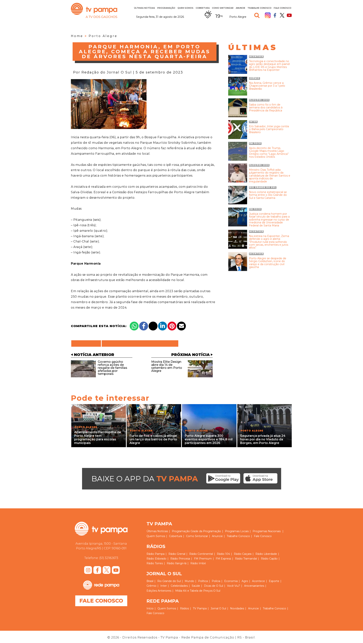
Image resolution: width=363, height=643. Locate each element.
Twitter (282, 15)
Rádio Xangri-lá (176, 563)
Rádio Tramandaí (246, 558)
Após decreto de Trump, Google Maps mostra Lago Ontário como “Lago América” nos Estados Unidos (269, 152)
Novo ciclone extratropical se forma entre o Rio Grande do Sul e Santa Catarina (268, 195)
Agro (245, 581)
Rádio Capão (269, 558)
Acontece (258, 581)
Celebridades (179, 585)
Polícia (216, 581)
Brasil (150, 581)
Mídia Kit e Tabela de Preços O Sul (197, 590)
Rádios (184, 608)
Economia (231, 581)
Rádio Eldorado (156, 558)
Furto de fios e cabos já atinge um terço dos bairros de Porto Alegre (153, 439)
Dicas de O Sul (213, 585)
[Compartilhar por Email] (181, 326)
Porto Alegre (103, 36)
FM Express (223, 558)
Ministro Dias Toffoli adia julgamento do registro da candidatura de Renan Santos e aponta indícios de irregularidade (269, 175)
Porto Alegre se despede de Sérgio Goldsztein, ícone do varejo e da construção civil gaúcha (267, 263)
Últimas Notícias (144, 8)
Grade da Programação (206, 531)
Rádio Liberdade (266, 554)
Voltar (87, 343)
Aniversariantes (254, 585)
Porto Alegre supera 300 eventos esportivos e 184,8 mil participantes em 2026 (209, 439)
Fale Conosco (282, 8)
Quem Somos (185, 8)
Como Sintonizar (222, 8)
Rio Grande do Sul (169, 581)
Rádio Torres (155, 563)
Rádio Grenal (176, 554)
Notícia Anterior (94, 354)
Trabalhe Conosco (259, 8)
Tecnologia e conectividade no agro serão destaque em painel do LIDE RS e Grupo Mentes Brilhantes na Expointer (269, 66)
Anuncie (240, 8)
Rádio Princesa (180, 558)
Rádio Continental (201, 554)
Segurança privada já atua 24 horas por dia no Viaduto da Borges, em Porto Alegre (262, 439)
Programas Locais (237, 531)
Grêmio (151, 585)
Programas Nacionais (267, 531)
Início (150, 608)
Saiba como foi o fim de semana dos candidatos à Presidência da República (265, 107)
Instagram (268, 15)
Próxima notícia (190, 354)
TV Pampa (94, 10)
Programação (181, 531)
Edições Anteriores (159, 590)
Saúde (196, 585)
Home (77, 36)
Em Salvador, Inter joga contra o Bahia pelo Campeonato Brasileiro (269, 129)
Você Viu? (233, 585)
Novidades (237, 608)
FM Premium (203, 558)
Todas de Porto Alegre (140, 343)
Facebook (275, 15)
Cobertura (203, 8)
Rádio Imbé (198, 563)
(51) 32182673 (108, 558)
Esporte (274, 581)
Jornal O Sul (218, 608)
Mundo (189, 581)
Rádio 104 (223, 554)
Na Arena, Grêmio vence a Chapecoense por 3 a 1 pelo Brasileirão (267, 86)
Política (203, 581)
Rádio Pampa (155, 554)
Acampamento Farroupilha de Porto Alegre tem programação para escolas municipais (97, 437)
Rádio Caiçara (242, 554)
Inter (163, 585)
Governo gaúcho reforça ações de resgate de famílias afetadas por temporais (112, 368)
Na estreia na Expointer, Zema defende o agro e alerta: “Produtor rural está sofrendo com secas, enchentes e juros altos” (269, 242)
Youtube (289, 15)
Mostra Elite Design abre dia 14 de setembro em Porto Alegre (166, 366)
